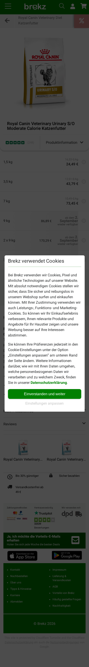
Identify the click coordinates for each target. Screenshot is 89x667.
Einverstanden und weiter (44, 394)
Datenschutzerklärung (49, 382)
